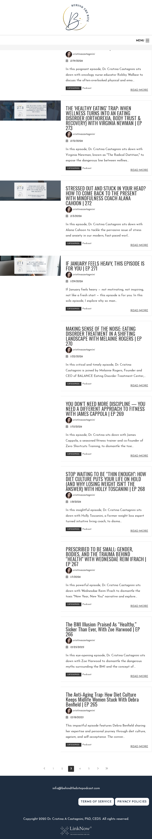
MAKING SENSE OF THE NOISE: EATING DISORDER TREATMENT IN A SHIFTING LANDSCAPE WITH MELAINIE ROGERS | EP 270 (104, 336)
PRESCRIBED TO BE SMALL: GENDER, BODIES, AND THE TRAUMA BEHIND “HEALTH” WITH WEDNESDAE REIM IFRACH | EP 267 (106, 556)
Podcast (87, 88)
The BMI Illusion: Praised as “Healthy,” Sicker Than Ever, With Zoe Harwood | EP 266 (103, 629)
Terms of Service (96, 801)
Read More (139, 90)
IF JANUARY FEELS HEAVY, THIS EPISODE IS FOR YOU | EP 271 (105, 266)
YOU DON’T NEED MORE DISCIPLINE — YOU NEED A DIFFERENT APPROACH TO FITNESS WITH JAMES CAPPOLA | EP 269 (105, 408)
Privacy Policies (132, 801)
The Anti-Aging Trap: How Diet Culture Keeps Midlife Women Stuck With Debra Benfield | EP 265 (102, 699)
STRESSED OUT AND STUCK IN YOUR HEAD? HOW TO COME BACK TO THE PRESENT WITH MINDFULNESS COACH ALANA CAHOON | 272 (106, 195)
